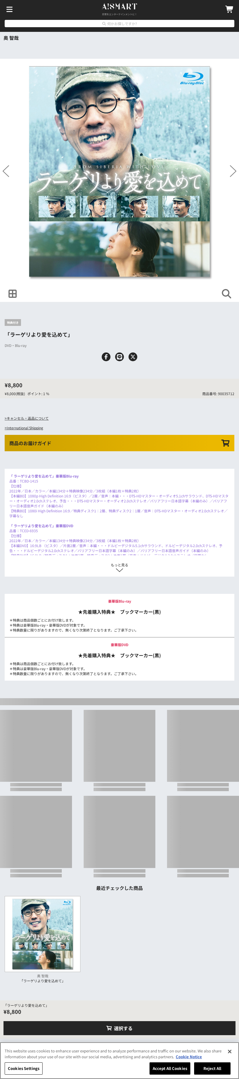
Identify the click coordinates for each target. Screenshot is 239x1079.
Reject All (212, 1068)
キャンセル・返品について (28, 418)
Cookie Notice (189, 1056)
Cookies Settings (23, 1068)
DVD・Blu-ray (16, 345)
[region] (119, 1060)
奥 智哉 (11, 37)
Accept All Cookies (170, 1068)
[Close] (229, 1051)
